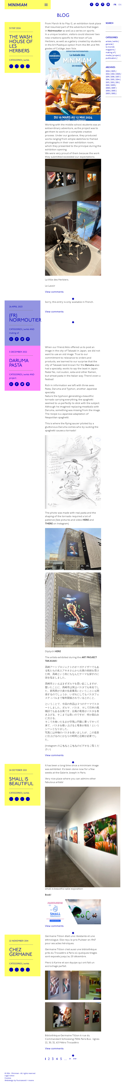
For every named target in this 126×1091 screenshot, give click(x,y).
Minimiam (18, 4)
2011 (117, 82)
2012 (112, 82)
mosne (31, 1080)
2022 (108, 74)
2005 (113, 91)
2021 (112, 74)
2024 (108, 71)
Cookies (8, 1078)
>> (75, 1059)
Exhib (26, 60)
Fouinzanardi (21, 1080)
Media (108, 55)
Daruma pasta (19, 363)
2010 (107, 85)
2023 (113, 71)
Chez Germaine (20, 952)
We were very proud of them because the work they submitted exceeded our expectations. (72, 155)
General (109, 44)
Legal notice (9, 1076)
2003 (108, 94)
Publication (111, 58)
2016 (107, 80)
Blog (63, 15)
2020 (118, 74)
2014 (118, 80)
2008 (108, 88)
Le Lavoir (50, 286)
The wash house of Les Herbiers (21, 44)
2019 (107, 77)
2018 (112, 77)
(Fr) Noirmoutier (25, 318)
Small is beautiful (21, 781)
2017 (117, 77)
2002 (113, 94)
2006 (108, 91)
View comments (54, 292)
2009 (113, 85)
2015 (112, 80)
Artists (108, 41)
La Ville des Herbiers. (57, 280)
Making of (13, 333)
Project (12, 378)
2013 (107, 82)
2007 (113, 88)
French (89, 302)
